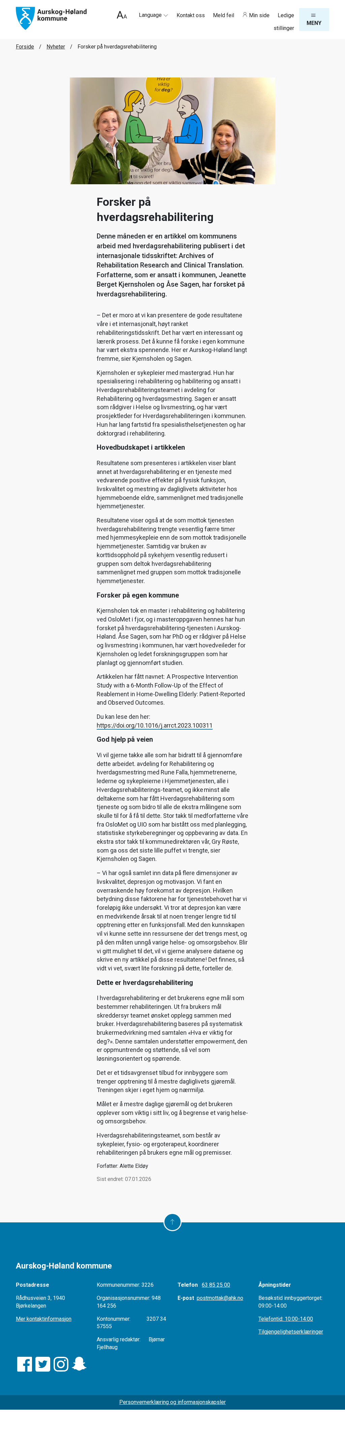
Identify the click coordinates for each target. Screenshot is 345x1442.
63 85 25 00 (216, 1285)
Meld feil (224, 15)
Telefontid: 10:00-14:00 (285, 1319)
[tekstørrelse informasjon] (122, 16)
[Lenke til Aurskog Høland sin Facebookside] (24, 1364)
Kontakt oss (191, 15)
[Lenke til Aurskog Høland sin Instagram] (61, 1364)
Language (151, 15)
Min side (259, 15)
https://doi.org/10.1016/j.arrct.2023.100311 (155, 725)
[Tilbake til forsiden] (51, 18)
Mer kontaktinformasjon (43, 1319)
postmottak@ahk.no (220, 1298)
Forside (25, 46)
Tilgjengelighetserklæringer (290, 1331)
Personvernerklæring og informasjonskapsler (172, 1402)
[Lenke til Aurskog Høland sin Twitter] (42, 1364)
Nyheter (55, 46)
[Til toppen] (172, 1222)
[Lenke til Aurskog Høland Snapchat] (79, 1364)
